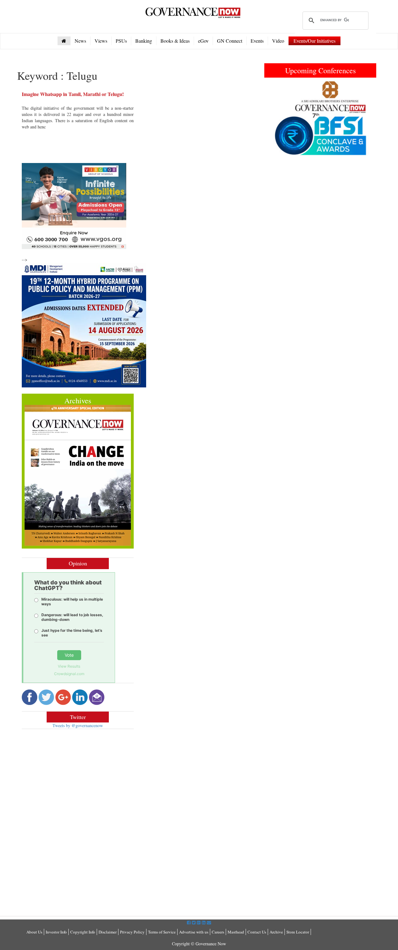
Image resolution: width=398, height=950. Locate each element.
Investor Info (56, 932)
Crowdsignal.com (69, 673)
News (80, 40)
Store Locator (297, 932)
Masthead (236, 932)
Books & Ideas (175, 40)
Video (278, 40)
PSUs (121, 40)
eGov (203, 40)
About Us (34, 932)
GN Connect (229, 40)
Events (257, 40)
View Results (69, 666)
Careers (218, 932)
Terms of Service (162, 932)
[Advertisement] (74, 779)
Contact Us (257, 932)
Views (101, 40)
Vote (69, 655)
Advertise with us (193, 932)
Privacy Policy (132, 932)
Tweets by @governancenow (78, 725)
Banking (143, 40)
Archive (276, 932)
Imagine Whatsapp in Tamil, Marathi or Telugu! (73, 94)
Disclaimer (108, 932)
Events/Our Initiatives (315, 40)
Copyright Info (82, 932)
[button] (272, 118)
